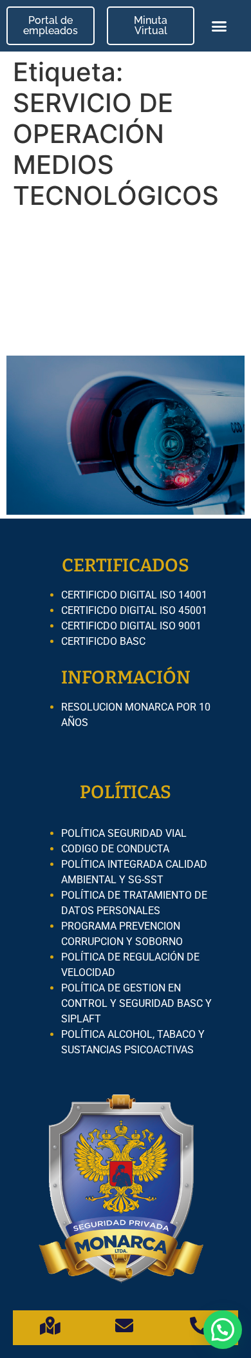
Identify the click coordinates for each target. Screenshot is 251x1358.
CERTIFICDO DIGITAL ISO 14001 (134, 595)
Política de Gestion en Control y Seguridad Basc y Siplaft (136, 1003)
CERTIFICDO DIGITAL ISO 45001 (134, 610)
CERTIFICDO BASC (103, 641)
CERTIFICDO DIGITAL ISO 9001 (131, 626)
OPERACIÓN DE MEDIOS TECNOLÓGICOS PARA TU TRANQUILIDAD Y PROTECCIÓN (118, 283)
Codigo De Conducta (115, 849)
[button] (219, 26)
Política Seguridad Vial (124, 833)
